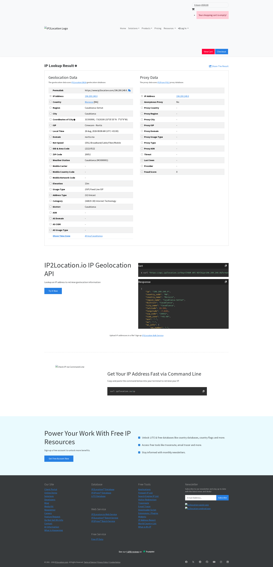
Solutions (133, 28)
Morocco (89, 102)
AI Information (51, 526)
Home (123, 28)
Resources (169, 28)
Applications (144, 489)
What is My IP (144, 526)
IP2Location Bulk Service (153, 335)
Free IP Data (97, 539)
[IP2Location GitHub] (207, 561)
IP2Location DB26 (79, 82)
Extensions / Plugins (148, 513)
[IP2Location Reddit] (200, 561)
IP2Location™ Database (102, 489)
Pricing (157, 28)
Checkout (221, 51)
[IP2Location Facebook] (186, 561)
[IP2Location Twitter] (193, 561)
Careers (48, 513)
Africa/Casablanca (94, 235)
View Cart (208, 51)
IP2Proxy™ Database (101, 492)
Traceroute (143, 503)
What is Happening (53, 530)
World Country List (147, 523)
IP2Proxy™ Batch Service (103, 521)
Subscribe (222, 497)
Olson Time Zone (61, 235)
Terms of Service (90, 562)
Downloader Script (147, 509)
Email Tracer (144, 506)
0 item (197, 5)
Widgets (142, 516)
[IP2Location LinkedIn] (228, 561)
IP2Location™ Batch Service (104, 517)
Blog (46, 503)
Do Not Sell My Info (53, 520)
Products (146, 28)
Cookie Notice (114, 562)
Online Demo (50, 492)
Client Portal (50, 489)
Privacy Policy (102, 562)
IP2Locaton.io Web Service (104, 514)
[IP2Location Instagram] (221, 561)
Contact (48, 523)
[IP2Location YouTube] (214, 561)
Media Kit (48, 506)
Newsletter (49, 509)
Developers (49, 499)
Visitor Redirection (147, 499)
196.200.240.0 (91, 96)
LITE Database (98, 496)
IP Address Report (147, 520)
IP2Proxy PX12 (163, 82)
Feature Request (52, 516)
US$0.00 (204, 5)
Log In (183, 28)
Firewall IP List (145, 492)
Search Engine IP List (148, 496)
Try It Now (53, 291)
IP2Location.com (61, 562)
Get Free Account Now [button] (59, 458)
